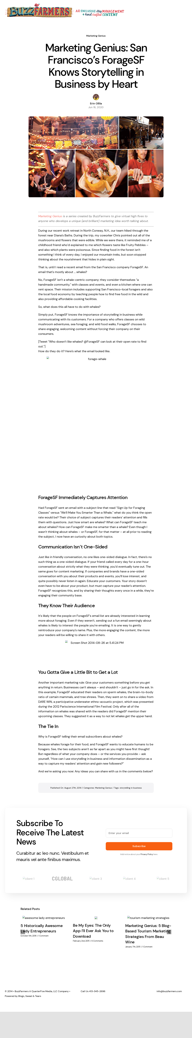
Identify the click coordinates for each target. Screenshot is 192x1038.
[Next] (169, 932)
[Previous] (23, 932)
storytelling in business (131, 787)
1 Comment (43, 935)
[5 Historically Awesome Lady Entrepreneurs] (43, 918)
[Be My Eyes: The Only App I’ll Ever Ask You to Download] (96, 918)
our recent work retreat (64, 230)
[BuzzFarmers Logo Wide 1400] (65, 4)
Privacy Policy (147, 854)
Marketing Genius (96, 35)
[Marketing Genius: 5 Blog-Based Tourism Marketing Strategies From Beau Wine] (148, 918)
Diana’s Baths (63, 235)
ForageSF (136, 267)
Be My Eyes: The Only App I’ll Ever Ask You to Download (93, 931)
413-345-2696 (97, 991)
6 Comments (97, 941)
